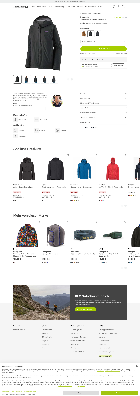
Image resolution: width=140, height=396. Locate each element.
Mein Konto (74, 333)
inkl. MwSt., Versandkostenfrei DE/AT (99, 23)
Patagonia (84, 17)
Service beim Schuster (78, 337)
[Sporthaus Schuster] (20, 7)
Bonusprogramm (76, 330)
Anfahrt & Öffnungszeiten (108, 333)
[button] (68, 79)
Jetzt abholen (118, 65)
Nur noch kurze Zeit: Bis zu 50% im (64, 1)
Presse (44, 348)
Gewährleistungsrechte (107, 352)
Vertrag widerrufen (105, 356)
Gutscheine (74, 344)
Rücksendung (104, 341)
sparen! (83, 1)
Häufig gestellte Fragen (107, 330)
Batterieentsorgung (77, 352)
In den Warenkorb (104, 49)
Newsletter (46, 344)
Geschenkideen (76, 348)
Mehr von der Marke (91, 128)
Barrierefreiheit (104, 348)
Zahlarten (102, 344)
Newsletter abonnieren (84, 309)
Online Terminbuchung (78, 341)
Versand (102, 337)
